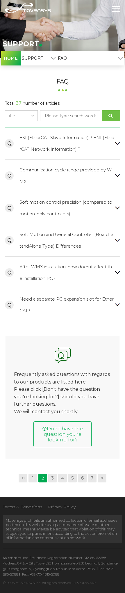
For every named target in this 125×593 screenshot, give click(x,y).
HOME (11, 58)
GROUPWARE (85, 582)
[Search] (111, 115)
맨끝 (102, 478)
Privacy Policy (62, 506)
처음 (23, 478)
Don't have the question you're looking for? (63, 434)
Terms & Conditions (22, 506)
